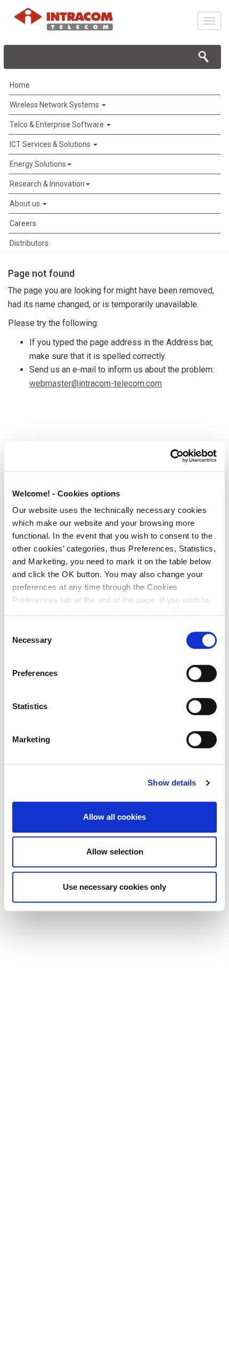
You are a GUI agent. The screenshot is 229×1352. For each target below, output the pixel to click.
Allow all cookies (114, 816)
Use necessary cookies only (114, 886)
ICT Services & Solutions (51, 144)
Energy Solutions (38, 164)
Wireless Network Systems (55, 104)
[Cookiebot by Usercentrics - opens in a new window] (170, 456)
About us (26, 203)
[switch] (201, 673)
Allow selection (114, 851)
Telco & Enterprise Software (57, 124)
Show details (172, 782)
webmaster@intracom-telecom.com (95, 383)
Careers (23, 223)
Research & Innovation (47, 184)
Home (20, 85)
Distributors (29, 243)
